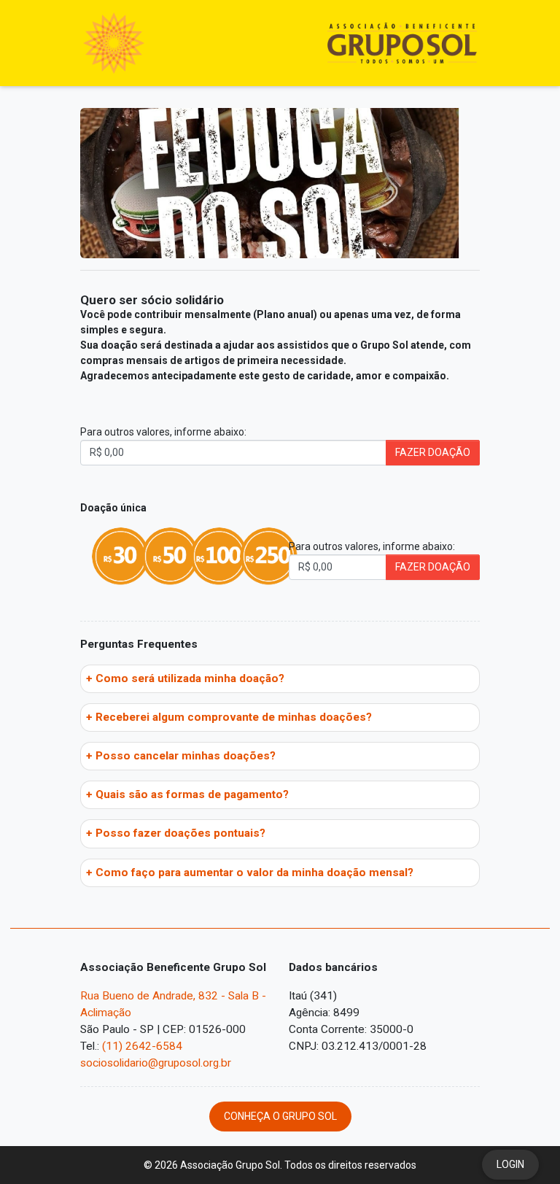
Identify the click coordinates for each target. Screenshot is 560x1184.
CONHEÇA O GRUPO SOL (280, 1116)
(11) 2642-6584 (142, 1046)
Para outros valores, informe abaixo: (163, 432)
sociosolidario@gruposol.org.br (155, 1062)
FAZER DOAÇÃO (432, 452)
